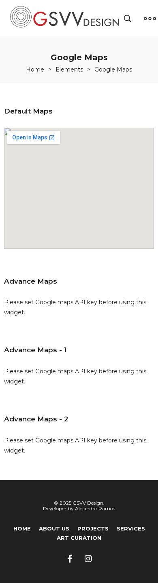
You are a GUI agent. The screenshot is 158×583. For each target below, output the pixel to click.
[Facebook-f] (70, 559)
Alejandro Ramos (95, 508)
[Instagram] (88, 559)
